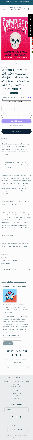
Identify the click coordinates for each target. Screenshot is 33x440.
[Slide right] (21, 64)
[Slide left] (12, 64)
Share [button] (5, 138)
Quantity (4, 105)
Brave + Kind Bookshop (15, 435)
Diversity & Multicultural (9, 260)
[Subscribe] (27, 368)
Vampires (4, 258)
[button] (4, 9)
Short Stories (5, 263)
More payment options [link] (16, 125)
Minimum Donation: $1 (11, 335)
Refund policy (19, 438)
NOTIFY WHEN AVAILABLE (16, 101)
